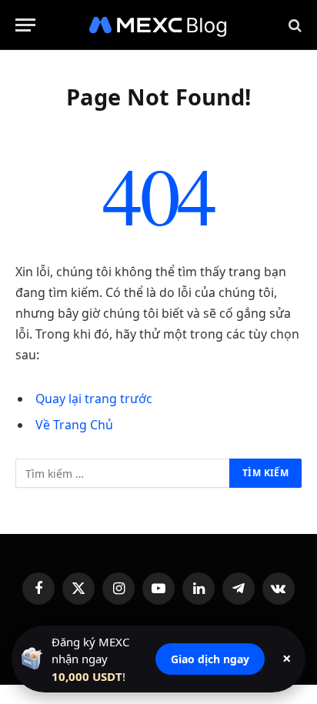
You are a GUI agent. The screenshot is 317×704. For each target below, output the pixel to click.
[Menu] (25, 25)
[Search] (293, 25)
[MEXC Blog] (158, 25)
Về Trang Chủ (74, 424)
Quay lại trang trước (93, 398)
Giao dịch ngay (210, 659)
